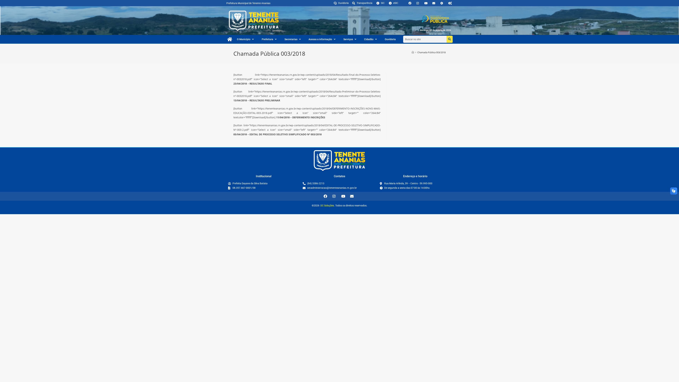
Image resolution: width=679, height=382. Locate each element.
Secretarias (291, 39)
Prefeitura (267, 39)
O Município (243, 39)
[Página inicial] (413, 52)
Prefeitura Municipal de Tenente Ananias (248, 3)
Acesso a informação (320, 39)
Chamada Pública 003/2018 (431, 52)
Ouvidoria (390, 39)
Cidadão (368, 39)
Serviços (348, 39)
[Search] (449, 39)
